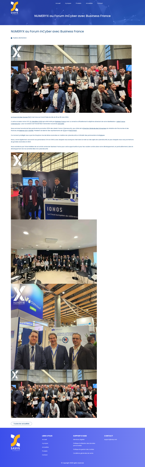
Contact (100, 3)
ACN (64, 131)
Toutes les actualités (21, 424)
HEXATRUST (73, 131)
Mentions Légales (78, 439)
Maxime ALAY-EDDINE (26, 131)
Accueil (58, 3)
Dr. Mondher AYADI (36, 121)
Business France (60, 121)
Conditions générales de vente (83, 453)
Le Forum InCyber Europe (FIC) (21, 117)
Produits (78, 3)
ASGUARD (61, 124)
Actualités (89, 3)
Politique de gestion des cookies (83, 449)
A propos (68, 3)
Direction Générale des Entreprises (94, 128)
